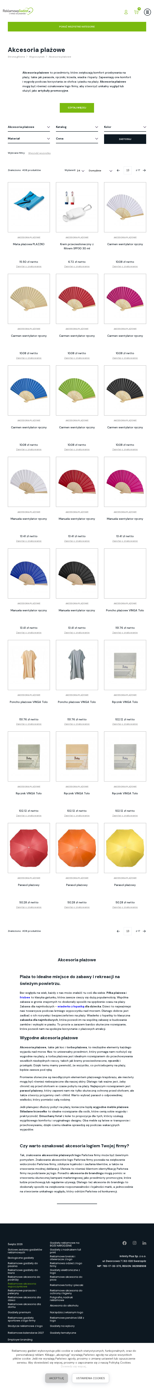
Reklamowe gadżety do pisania (23, 1265)
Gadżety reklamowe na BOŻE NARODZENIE (64, 1244)
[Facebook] (122, 1243)
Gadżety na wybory (62, 1326)
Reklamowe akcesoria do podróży (24, 1278)
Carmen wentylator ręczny (125, 244)
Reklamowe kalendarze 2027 (26, 1332)
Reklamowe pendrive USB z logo (67, 1319)
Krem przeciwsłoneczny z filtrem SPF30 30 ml (77, 246)
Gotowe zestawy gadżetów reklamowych (25, 1251)
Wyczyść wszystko (39, 153)
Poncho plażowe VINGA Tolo (125, 610)
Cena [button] (59, 138)
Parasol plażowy (29, 885)
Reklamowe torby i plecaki (66, 1285)
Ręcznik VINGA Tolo (125, 702)
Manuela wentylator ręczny (29, 519)
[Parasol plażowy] (29, 848)
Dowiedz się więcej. (73, 1366)
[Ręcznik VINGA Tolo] (125, 665)
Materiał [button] (14, 138)
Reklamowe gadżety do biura (23, 1271)
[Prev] (118, 170)
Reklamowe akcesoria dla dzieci (24, 1299)
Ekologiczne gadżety (21, 1258)
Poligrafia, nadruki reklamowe (61, 1299)
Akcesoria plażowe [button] (21, 127)
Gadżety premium (19, 1312)
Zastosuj (125, 139)
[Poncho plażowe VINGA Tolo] (125, 573)
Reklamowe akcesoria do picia (66, 1278)
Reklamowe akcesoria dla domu (24, 1305)
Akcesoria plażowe (28, 237)
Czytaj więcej (77, 107)
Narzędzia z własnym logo (66, 1312)
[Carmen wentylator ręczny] (125, 207)
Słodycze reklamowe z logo (25, 1326)
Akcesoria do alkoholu (64, 1305)
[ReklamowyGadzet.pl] (18, 12)
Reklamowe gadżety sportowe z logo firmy (21, 1319)
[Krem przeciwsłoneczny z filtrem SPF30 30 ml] (77, 207)
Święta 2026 (15, 1244)
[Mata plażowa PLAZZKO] (29, 207)
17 (139, 170)
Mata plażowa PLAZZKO (29, 244)
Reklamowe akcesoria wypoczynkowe (22, 1285)
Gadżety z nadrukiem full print (65, 1251)
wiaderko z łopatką (71, 1006)
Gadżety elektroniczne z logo (65, 1271)
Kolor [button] (107, 127)
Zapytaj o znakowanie (29, 266)
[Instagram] (132, 1243)
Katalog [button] (61, 127)
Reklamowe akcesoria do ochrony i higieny (66, 1292)
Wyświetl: (70, 170)
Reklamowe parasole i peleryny (22, 1292)
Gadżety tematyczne (63, 1332)
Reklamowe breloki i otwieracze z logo (62, 1258)
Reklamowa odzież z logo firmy (66, 1265)
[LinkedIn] (141, 1243)
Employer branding (20, 1339)
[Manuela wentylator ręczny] (29, 482)
